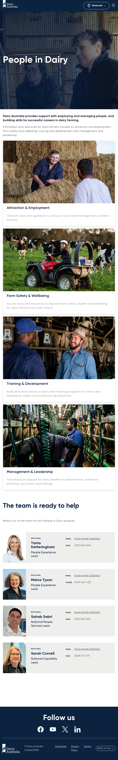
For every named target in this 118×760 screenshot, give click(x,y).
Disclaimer (61, 746)
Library (87, 746)
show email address (87, 538)
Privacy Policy (75, 748)
